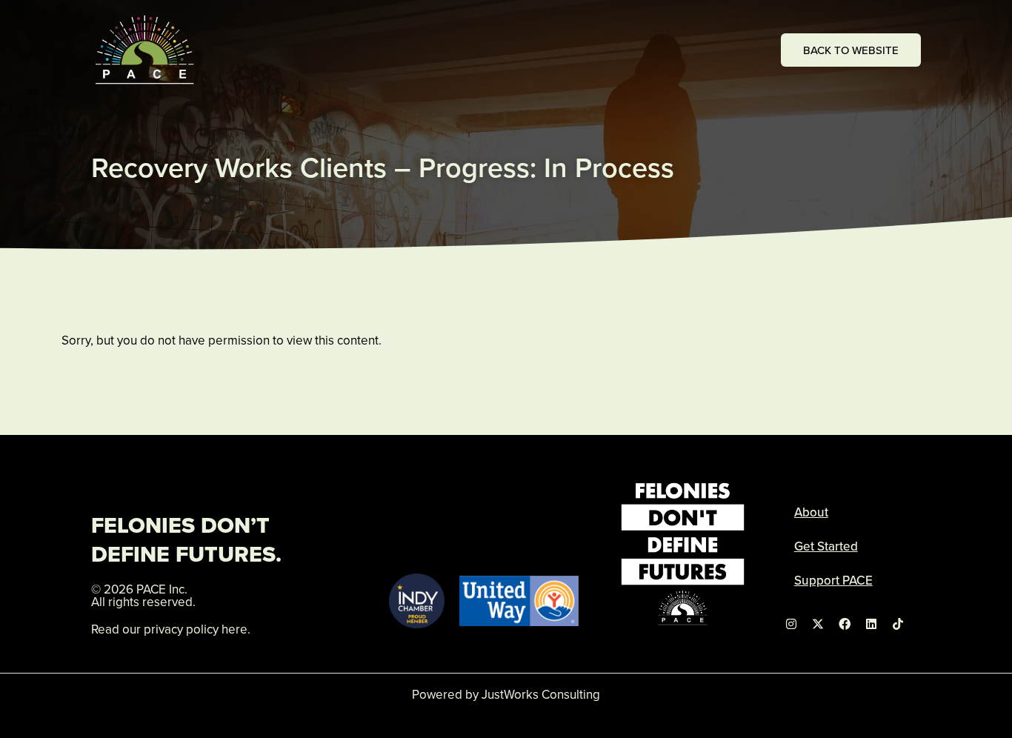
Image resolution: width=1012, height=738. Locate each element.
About (811, 512)
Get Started (826, 546)
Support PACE (833, 580)
